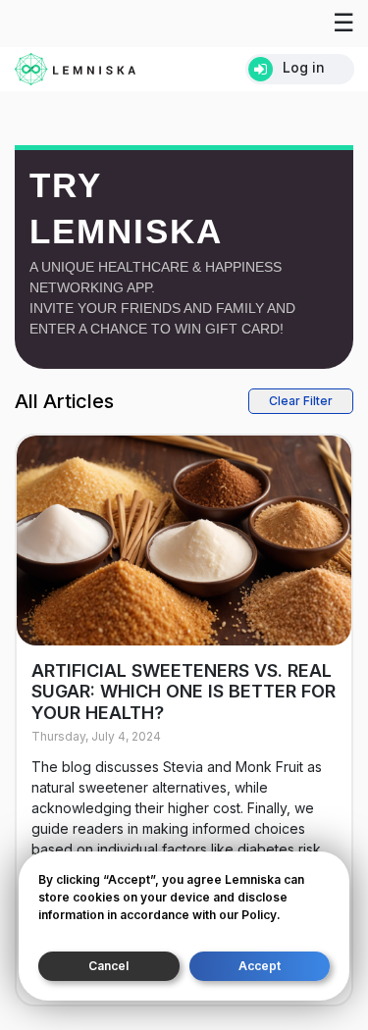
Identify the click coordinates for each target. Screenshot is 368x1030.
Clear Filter (301, 400)
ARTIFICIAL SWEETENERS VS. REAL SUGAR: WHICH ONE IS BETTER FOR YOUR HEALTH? (183, 691)
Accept (259, 965)
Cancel (108, 965)
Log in (304, 67)
